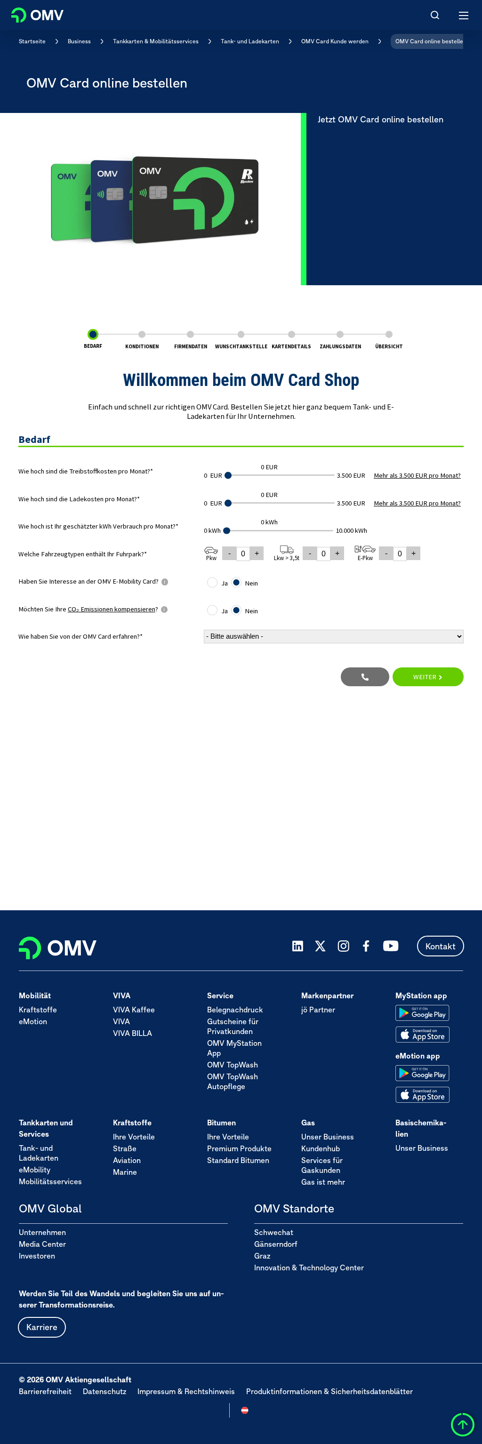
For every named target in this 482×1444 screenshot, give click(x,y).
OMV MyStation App (234, 1048)
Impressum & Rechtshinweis (186, 1391)
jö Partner (318, 1009)
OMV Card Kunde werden (335, 41)
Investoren (37, 1255)
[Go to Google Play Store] (422, 1013)
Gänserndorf (275, 1244)
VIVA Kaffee (134, 1009)
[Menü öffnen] (464, 15)
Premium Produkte (239, 1148)
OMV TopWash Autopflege (232, 1081)
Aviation (127, 1160)
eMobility (34, 1169)
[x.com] (320, 946)
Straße (125, 1148)
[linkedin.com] (298, 946)
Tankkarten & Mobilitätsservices (156, 41)
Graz (262, 1255)
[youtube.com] (391, 946)
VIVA (121, 1021)
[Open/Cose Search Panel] (435, 15)
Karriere (41, 1327)
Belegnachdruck (235, 1009)
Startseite (32, 41)
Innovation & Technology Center (309, 1267)
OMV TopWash (232, 1064)
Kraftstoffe (38, 1009)
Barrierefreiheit (45, 1391)
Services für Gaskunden (322, 1165)
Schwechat (273, 1232)
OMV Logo (29, 13)
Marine (125, 1172)
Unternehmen (42, 1232)
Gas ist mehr (323, 1182)
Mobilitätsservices (50, 1181)
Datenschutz (104, 1391)
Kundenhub (320, 1148)
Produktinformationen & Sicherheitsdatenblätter (329, 1391)
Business (79, 41)
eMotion (33, 1021)
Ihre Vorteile (134, 1136)
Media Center (42, 1244)
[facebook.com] (366, 946)
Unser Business (327, 1136)
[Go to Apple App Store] (422, 1035)
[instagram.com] (343, 946)
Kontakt (441, 946)
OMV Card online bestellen (430, 41)
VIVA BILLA (132, 1033)
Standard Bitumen (238, 1160)
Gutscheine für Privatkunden (232, 1026)
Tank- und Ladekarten (250, 41)
